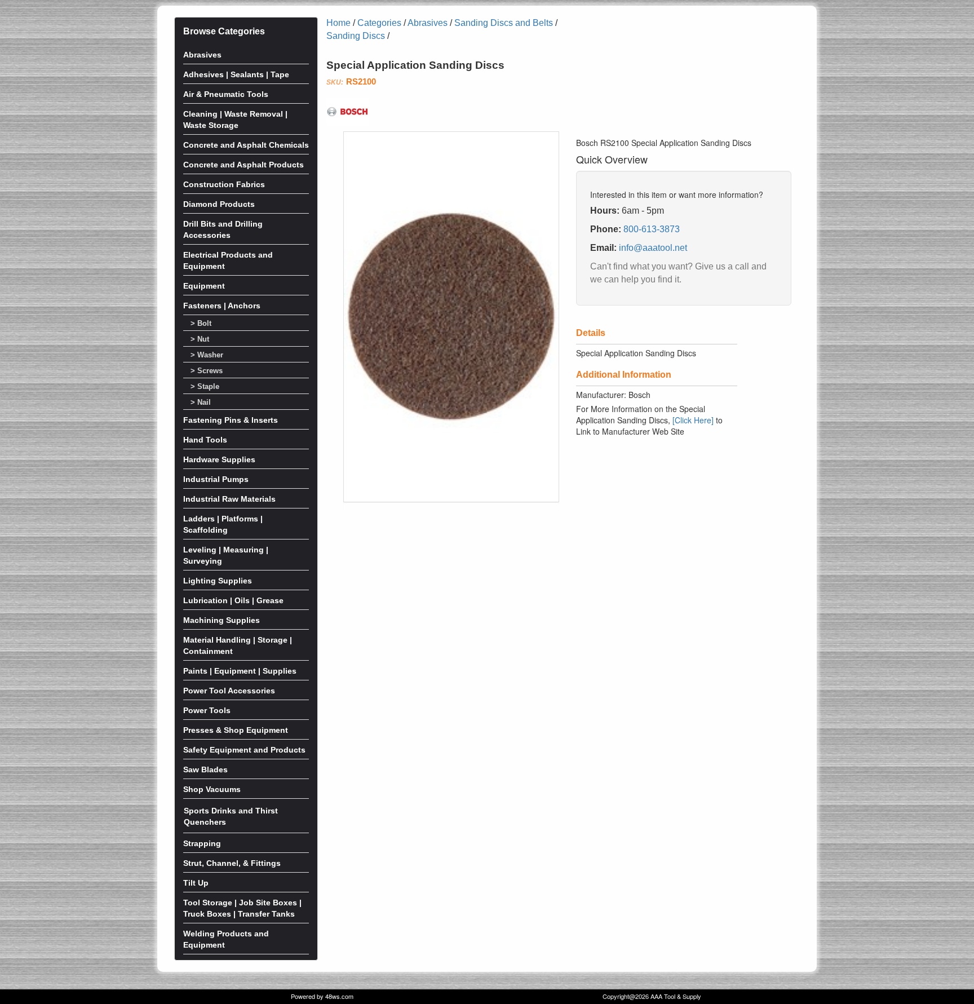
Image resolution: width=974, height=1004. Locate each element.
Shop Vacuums (212, 789)
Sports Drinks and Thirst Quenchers (231, 816)
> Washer (207, 355)
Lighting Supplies (217, 580)
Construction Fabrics (224, 184)
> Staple (205, 387)
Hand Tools (205, 439)
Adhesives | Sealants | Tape (236, 74)
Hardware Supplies (219, 459)
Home (338, 23)
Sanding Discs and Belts (503, 23)
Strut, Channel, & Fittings (232, 863)
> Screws (207, 371)
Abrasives (202, 54)
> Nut (200, 339)
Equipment (204, 285)
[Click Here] (693, 420)
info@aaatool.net (653, 248)
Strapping (202, 843)
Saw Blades (205, 769)
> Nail (201, 402)
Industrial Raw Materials (229, 498)
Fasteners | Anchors (221, 305)
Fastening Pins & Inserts (230, 419)
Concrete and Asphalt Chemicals (246, 144)
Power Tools (207, 710)
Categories (379, 23)
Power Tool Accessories (229, 690)
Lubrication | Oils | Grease (233, 600)
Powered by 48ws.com (322, 996)
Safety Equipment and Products (244, 749)
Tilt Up (196, 882)
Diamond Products (219, 204)
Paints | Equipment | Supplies (239, 670)
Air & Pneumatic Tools (225, 94)
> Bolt (201, 324)
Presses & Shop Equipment (235, 730)
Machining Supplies (221, 620)
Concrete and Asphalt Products (243, 164)
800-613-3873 (651, 229)
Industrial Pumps (216, 479)
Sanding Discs (355, 36)
